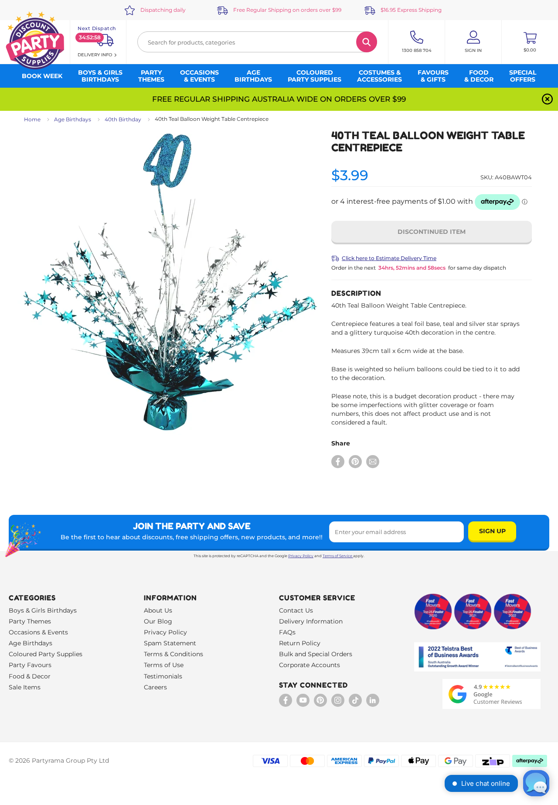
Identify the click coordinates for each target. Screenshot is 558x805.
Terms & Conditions (173, 654)
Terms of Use (164, 665)
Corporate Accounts (309, 665)
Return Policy (299, 643)
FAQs (287, 632)
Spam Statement (170, 643)
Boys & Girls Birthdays (43, 610)
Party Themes (30, 621)
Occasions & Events (38, 632)
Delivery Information (311, 621)
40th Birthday (123, 119)
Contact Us (296, 610)
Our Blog (158, 621)
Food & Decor (30, 676)
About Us (158, 610)
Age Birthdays (72, 119)
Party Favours (30, 665)
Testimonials (163, 676)
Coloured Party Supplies (45, 654)
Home (32, 119)
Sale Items (25, 687)
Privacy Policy (300, 556)
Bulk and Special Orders (315, 654)
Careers (155, 687)
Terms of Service (337, 556)
